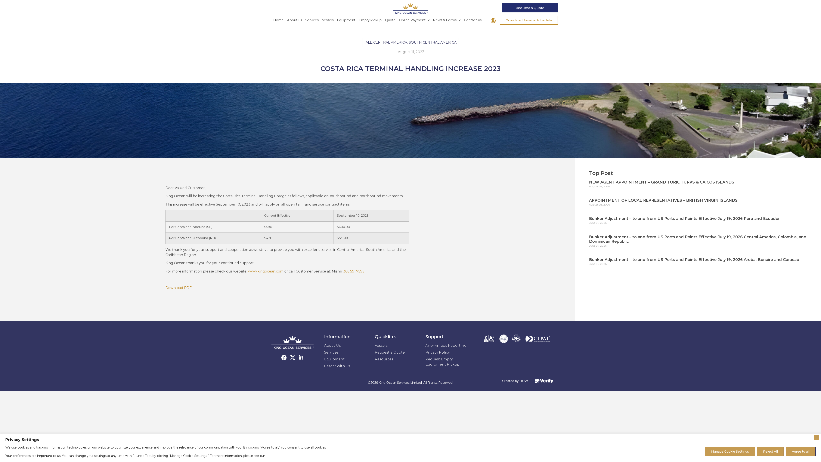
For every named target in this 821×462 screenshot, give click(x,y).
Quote (390, 20)
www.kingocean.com (266, 271)
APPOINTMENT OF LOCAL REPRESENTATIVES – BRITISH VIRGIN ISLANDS (663, 200)
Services (312, 20)
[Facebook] (284, 357)
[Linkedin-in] (301, 357)
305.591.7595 (353, 271)
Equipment (346, 20)
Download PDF (178, 288)
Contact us (472, 20)
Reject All (770, 451)
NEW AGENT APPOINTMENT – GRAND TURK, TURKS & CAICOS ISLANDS (661, 182)
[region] (410, 448)
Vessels (328, 20)
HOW (524, 381)
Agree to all (800, 451)
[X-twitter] (292, 357)
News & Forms (444, 20)
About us (294, 20)
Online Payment (412, 20)
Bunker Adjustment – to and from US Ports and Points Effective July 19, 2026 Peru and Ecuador (684, 218)
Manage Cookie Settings (730, 451)
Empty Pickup (370, 20)
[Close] (816, 437)
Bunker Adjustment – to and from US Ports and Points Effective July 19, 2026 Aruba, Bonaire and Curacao (694, 259)
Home (278, 20)
